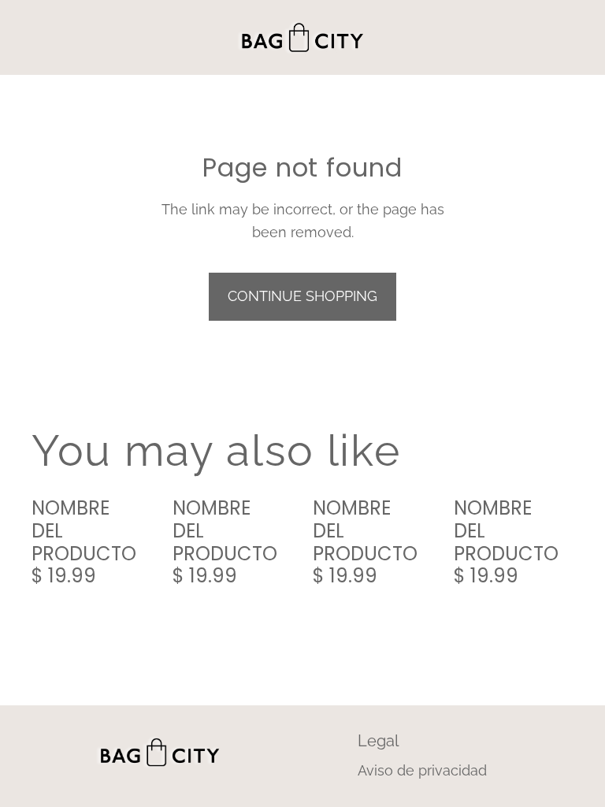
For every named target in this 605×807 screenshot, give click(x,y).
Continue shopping (302, 296)
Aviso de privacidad (422, 770)
